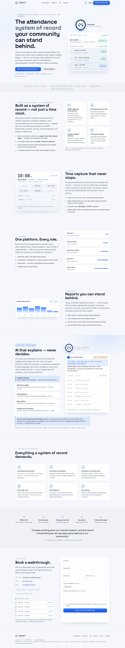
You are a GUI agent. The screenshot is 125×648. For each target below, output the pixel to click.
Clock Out (37, 185)
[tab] (37, 379)
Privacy (95, 636)
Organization (66, 568)
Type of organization (71, 583)
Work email (66, 575)
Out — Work (51, 185)
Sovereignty (45, 3)
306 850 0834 (28, 581)
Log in (90, 3)
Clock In (24, 185)
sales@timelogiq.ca (29, 585)
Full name (66, 560)
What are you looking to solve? (74, 591)
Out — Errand (24, 190)
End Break (51, 190)
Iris (60, 3)
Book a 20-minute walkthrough (28, 69)
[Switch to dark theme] (85, 3)
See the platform (49, 69)
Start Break (38, 190)
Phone (90, 575)
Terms (101, 636)
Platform (54, 3)
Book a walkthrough (101, 3)
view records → (103, 375)
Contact (65, 3)
